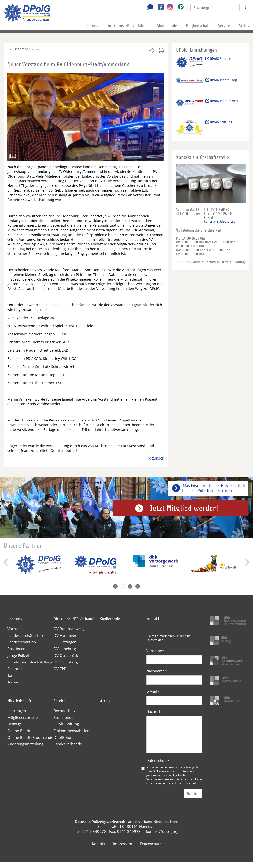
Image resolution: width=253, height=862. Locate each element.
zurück (158, 458)
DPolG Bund (64, 737)
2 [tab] (123, 586)
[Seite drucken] (160, 50)
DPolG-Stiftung (66, 724)
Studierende (167, 25)
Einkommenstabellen (71, 730)
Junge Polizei (18, 655)
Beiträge (14, 724)
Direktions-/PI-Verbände (127, 25)
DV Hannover (65, 635)
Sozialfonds (63, 717)
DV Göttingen (65, 642)
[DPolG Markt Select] (189, 106)
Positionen (16, 648)
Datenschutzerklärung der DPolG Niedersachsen (173, 769)
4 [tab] (137, 586)
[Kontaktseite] (149, 7)
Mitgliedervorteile (22, 717)
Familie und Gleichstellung (29, 662)
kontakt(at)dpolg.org (219, 221)
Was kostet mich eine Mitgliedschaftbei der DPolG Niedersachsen (214, 488)
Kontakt (98, 843)
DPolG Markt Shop (223, 80)
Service (224, 25)
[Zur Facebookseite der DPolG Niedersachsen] (159, 7)
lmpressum (122, 843)
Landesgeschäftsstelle (25, 635)
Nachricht (155, 711)
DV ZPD (60, 668)
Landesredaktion (21, 642)
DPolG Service (220, 59)
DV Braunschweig (69, 628)
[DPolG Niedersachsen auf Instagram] (168, 7)
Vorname (155, 650)
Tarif (11, 675)
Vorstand (15, 628)
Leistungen (16, 710)
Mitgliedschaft (198, 25)
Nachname (156, 670)
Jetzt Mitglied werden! (184, 508)
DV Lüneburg (65, 648)
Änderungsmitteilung (25, 744)
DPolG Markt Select (223, 101)
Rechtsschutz (65, 710)
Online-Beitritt (19, 730)
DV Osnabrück (66, 655)
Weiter (193, 793)
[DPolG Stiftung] (189, 127)
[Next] (246, 562)
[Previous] (6, 562)
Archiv (244, 25)
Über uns (91, 25)
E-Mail (152, 691)
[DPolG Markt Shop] (189, 85)
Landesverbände (68, 744)
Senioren (14, 668)
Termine (14, 682)
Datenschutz (157, 760)
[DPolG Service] (189, 64)
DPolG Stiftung (220, 122)
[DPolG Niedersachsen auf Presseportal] (179, 7)
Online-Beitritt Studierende (30, 737)
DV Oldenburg (66, 662)
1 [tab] (115, 586)
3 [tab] (130, 586)
